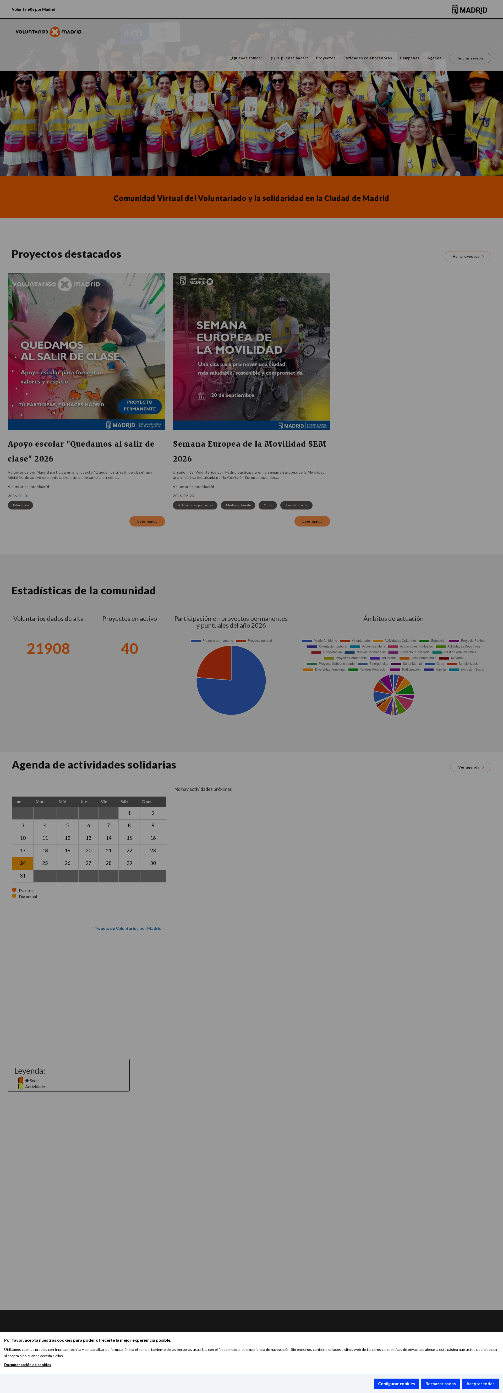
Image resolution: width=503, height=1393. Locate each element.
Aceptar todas (480, 1383)
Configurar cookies (396, 1383)
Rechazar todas (440, 1383)
